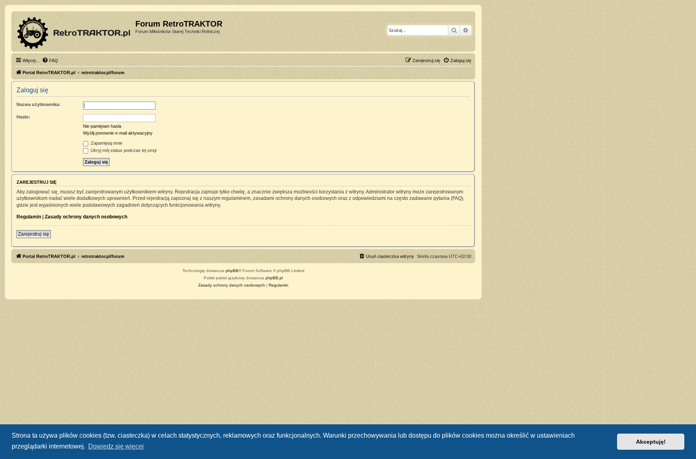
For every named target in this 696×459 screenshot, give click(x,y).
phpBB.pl (274, 278)
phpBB (232, 270)
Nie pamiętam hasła (102, 126)
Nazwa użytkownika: (38, 104)
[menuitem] (50, 60)
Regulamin (29, 217)
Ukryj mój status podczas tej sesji (122, 150)
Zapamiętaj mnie (105, 143)
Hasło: (23, 116)
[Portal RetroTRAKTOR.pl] (74, 31)
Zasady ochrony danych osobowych (86, 217)
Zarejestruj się (33, 234)
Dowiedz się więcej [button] (116, 446)
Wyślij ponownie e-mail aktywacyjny (118, 133)
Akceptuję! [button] (651, 441)
